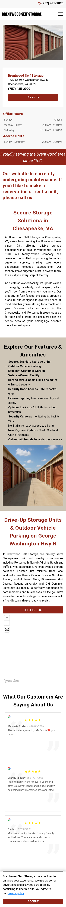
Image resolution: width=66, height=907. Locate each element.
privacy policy (16, 893)
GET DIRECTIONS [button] (33, 610)
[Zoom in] (7, 617)
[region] (33, 648)
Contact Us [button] (33, 97)
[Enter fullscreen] (7, 629)
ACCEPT (33, 901)
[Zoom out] (7, 622)
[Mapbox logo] (11, 681)
